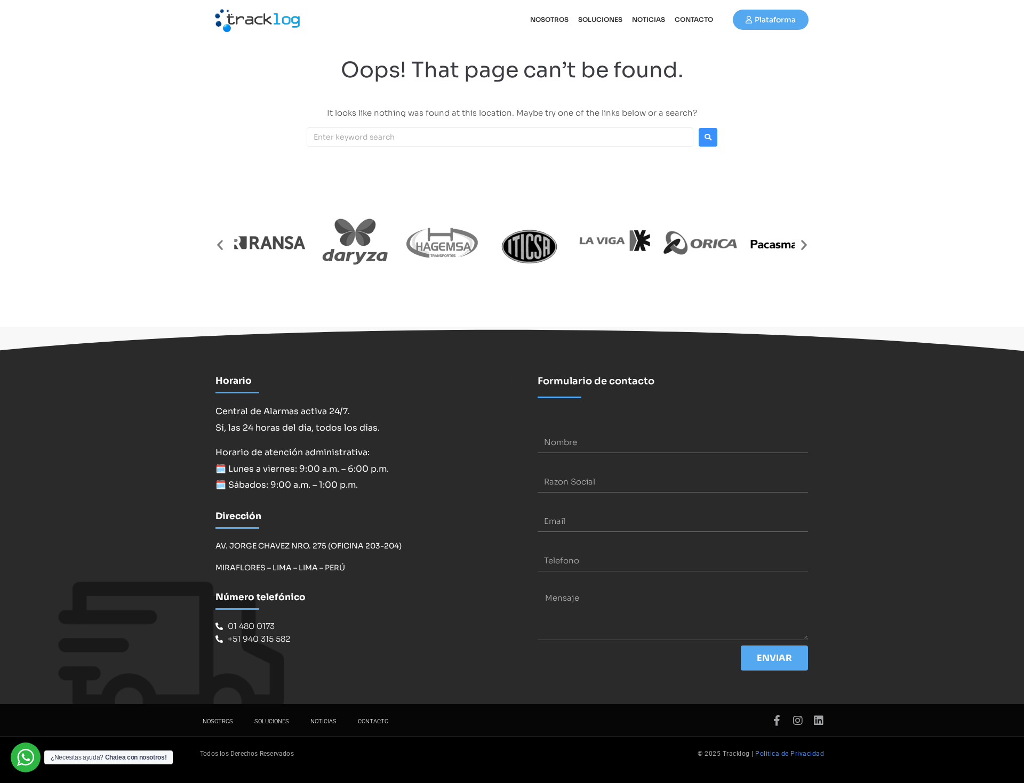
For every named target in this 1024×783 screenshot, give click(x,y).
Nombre (554, 425)
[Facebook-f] (777, 720)
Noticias (648, 19)
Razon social (563, 464)
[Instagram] (798, 720)
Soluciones (600, 19)
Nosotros (549, 19)
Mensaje (555, 583)
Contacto (694, 19)
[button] (220, 245)
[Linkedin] (818, 720)
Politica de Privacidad (789, 753)
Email (548, 504)
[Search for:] (500, 137)
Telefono (555, 543)
